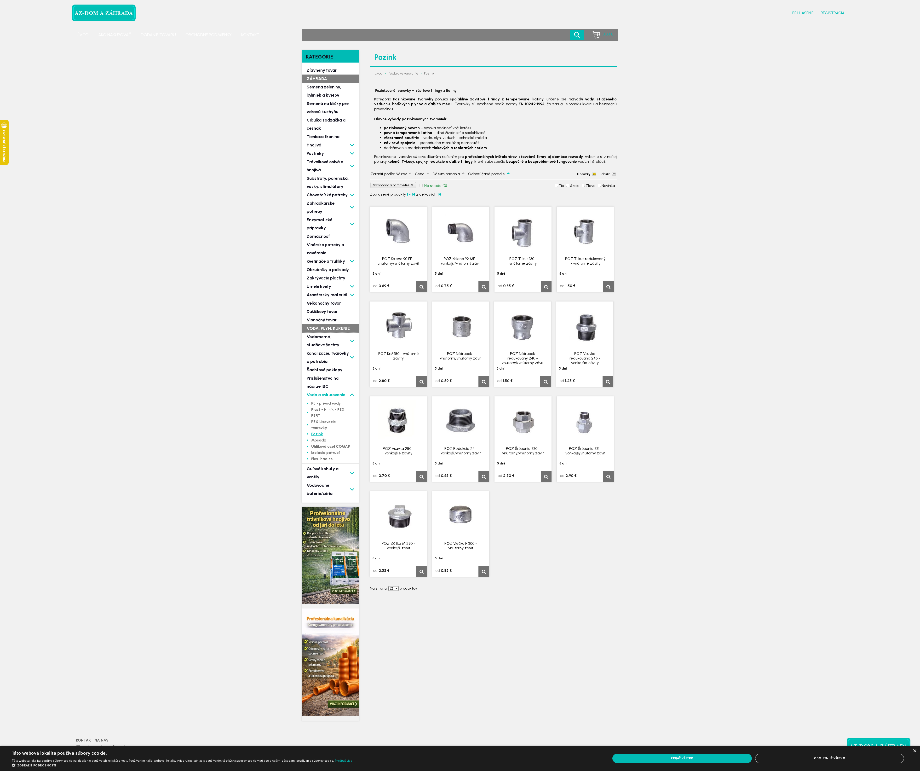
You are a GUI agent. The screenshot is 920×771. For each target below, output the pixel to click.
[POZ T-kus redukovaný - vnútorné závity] (585, 231)
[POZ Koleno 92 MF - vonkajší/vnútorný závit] (460, 231)
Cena (420, 174)
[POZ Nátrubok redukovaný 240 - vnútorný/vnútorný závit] (522, 326)
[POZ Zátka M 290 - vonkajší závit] (398, 515)
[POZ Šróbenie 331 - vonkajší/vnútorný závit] (585, 421)
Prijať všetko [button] (682, 758)
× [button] (914, 751)
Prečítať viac (343, 761)
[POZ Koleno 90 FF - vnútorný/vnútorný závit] (398, 231)
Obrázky (583, 174)
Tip (561, 185)
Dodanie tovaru (158, 34)
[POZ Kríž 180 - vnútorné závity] (398, 326)
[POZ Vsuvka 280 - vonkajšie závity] (398, 421)
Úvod (83, 34)
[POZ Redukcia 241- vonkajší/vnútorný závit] (460, 421)
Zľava (591, 185)
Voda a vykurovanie (403, 73)
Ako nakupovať (114, 34)
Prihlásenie (802, 13)
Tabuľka (605, 174)
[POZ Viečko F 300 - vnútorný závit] (460, 515)
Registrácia (833, 13)
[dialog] (460, 758)
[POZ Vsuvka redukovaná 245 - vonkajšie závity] (584, 326)
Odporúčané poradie (486, 174)
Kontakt (250, 34)
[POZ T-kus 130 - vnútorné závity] (523, 231)
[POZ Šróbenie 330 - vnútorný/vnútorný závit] (523, 421)
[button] (182, 765)
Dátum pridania (446, 174)
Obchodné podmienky (208, 34)
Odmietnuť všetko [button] (829, 758)
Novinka (608, 185)
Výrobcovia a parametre (393, 185)
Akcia (575, 185)
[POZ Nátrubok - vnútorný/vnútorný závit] (460, 326)
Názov (401, 174)
